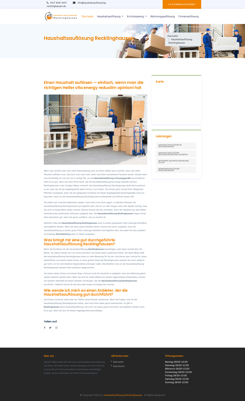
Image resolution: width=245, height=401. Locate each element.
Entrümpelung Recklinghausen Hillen (173, 162)
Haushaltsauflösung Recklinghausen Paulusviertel (173, 154)
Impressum (119, 366)
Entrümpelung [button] (135, 16)
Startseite (87, 16)
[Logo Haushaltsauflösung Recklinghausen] (61, 16)
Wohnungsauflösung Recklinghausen (168, 169)
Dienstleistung (63, 234)
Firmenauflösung (189, 16)
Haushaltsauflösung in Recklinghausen (169, 146)
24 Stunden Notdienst (182, 4)
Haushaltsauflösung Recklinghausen (115, 213)
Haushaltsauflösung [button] (109, 16)
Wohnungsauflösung (162, 16)
